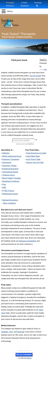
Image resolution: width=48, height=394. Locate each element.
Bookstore (25, 6)
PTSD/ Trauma (8, 191)
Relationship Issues (10, 194)
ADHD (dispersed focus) (11, 156)
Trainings (38, 3)
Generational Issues (10, 172)
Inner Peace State (33, 159)
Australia (4, 332)
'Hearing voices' (8, 175)
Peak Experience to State (36, 153)
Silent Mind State (33, 156)
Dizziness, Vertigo (9, 166)
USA (11, 332)
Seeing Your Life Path (35, 162)
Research (10, 6)
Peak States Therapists (19, 34)
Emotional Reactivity (10, 169)
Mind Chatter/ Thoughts (11, 178)
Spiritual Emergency (10, 200)
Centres (24, 3)
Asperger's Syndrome (10, 159)
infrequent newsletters (27, 241)
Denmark (20, 332)
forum (29, 358)
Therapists (10, 3)
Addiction (6, 153)
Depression (6, 162)
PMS (4, 188)
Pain (4, 184)
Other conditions (9, 203)
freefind (30, 144)
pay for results (35, 76)
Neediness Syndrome (10, 181)
